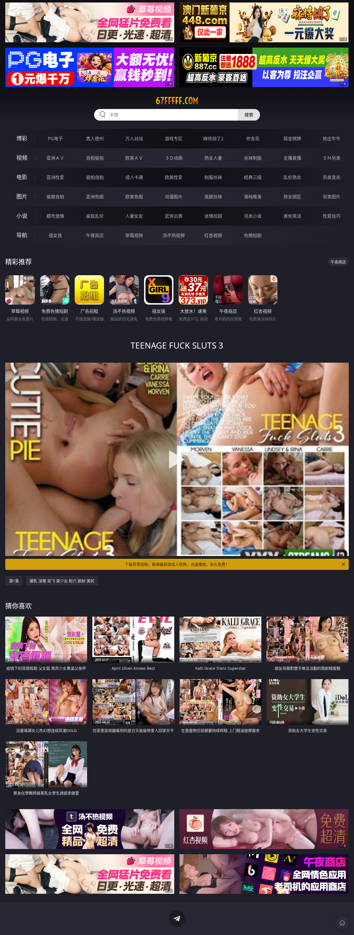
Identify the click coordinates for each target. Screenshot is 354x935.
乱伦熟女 (292, 177)
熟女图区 (292, 197)
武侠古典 (174, 216)
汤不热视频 (174, 235)
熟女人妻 (213, 158)
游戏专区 (174, 139)
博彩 (21, 138)
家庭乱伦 (95, 216)
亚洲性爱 (55, 177)
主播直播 (292, 158)
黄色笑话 (292, 216)
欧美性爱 (174, 177)
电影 (21, 177)
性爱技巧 (331, 216)
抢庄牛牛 (331, 139)
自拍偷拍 (95, 158)
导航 (21, 235)
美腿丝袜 (213, 197)
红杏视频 (213, 235)
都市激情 (55, 216)
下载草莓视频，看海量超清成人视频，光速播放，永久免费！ (177, 564)
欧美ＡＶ (134, 158)
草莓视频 (134, 235)
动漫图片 (174, 197)
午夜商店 (95, 235)
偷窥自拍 (55, 197)
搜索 (248, 115)
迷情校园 (213, 216)
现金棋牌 (292, 139)
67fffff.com (177, 100)
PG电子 (55, 139)
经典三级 (253, 177)
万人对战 (134, 139)
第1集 (14, 580)
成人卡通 (134, 177)
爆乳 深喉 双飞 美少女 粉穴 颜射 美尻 (62, 580)
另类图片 (331, 197)
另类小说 (253, 216)
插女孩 (55, 235)
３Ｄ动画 (174, 158)
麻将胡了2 (213, 139)
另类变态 (331, 177)
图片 (21, 196)
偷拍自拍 (95, 177)
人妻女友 (134, 216)
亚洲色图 (95, 197)
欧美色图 (134, 197)
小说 (21, 216)
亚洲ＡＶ (55, 158)
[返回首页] (342, 922)
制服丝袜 (213, 177)
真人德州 (95, 139)
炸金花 (252, 139)
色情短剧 (253, 235)
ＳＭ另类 (331, 158)
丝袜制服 (253, 158)
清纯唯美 (253, 197)
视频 (21, 158)
